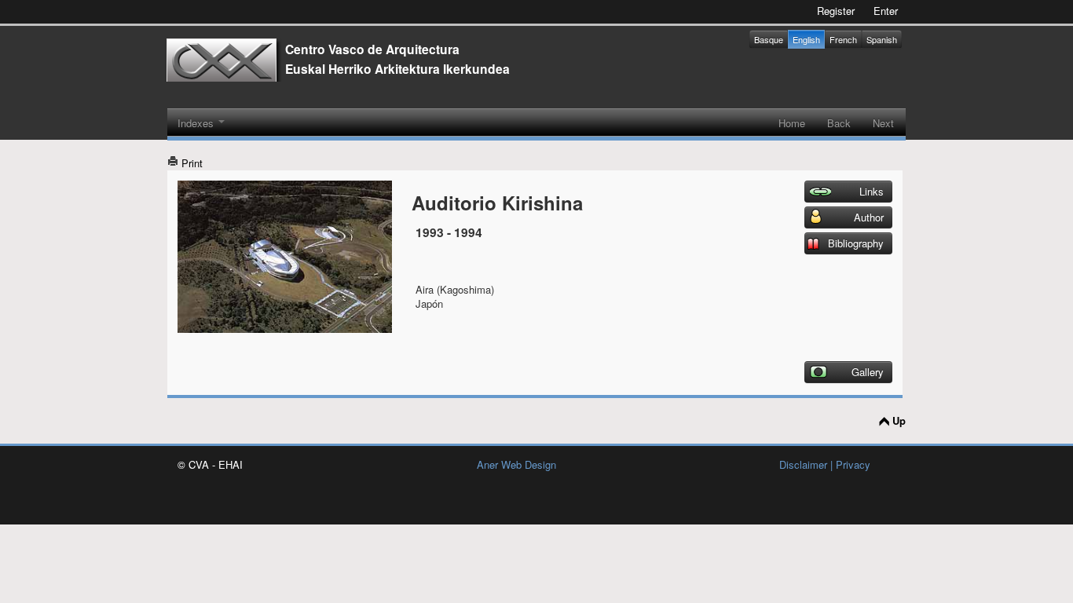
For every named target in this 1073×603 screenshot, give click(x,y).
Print (190, 162)
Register (836, 10)
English (806, 39)
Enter (885, 10)
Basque (768, 39)
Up (899, 421)
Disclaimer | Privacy (824, 464)
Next (883, 122)
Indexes (197, 122)
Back (839, 122)
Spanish (881, 39)
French (843, 39)
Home (791, 122)
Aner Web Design (516, 464)
